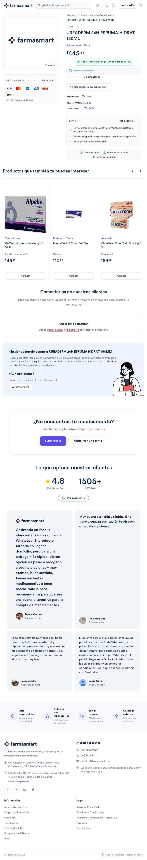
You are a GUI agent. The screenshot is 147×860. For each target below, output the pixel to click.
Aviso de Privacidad (87, 807)
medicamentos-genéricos (96, 15)
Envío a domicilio (13, 828)
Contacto (10, 817)
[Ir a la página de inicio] (18, 5)
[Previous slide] (132, 171)
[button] (97, 5)
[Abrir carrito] (141, 5)
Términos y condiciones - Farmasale (96, 817)
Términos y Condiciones (90, 812)
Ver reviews (18, 387)
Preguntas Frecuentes (16, 812)
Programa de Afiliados (16, 833)
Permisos (81, 823)
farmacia (72, 15)
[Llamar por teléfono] (106, 5)
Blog (7, 838)
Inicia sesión (128, 5)
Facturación (83, 828)
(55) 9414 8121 (88, 755)
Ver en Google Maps (18, 781)
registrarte (72, 330)
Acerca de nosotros (15, 807)
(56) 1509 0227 (89, 750)
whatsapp (50, 365)
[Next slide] (140, 171)
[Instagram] (16, 790)
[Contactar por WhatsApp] (113, 5)
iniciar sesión (55, 330)
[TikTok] (33, 790)
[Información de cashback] (129, 62)
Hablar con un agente (88, 440)
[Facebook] (7, 790)
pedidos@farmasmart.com (95, 761)
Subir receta (53, 440)
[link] (91, 20)
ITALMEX (88, 108)
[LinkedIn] (25, 790)
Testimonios (11, 823)
